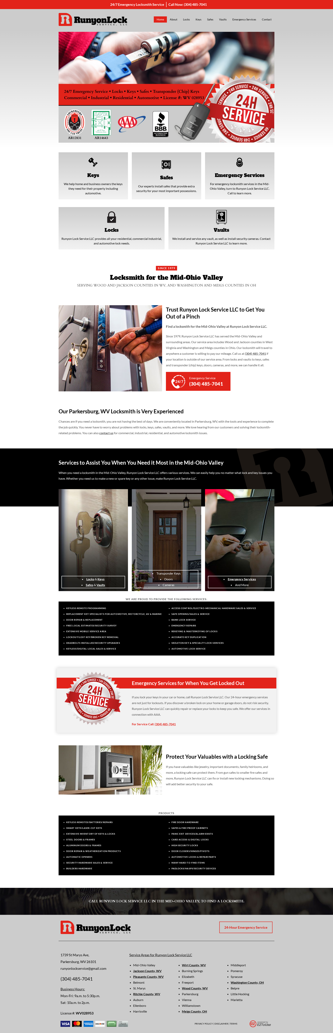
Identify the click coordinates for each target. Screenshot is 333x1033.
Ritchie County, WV (146, 994)
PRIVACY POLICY (204, 1023)
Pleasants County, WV (148, 976)
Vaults (223, 19)
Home (160, 19)
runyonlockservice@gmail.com (83, 968)
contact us (106, 433)
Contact (267, 19)
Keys (198, 19)
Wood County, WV (195, 988)
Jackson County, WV (147, 971)
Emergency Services (244, 19)
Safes (210, 19)
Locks (186, 19)
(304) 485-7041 (195, 4)
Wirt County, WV (194, 965)
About (173, 19)
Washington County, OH (247, 982)
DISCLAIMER (221, 1023)
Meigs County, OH (194, 1011)
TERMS (233, 1023)
